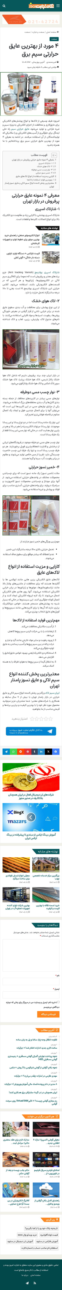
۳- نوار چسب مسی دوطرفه (41, 169)
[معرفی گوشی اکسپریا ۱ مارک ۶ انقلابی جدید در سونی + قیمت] (46, 1129)
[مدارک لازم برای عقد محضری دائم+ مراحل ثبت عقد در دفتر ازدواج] (16, 1129)
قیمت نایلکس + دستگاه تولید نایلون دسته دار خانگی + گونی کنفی (23, 255)
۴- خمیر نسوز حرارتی (44, 173)
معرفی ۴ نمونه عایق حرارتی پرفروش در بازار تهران (33, 160)
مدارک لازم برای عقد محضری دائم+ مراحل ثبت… (16, 1141)
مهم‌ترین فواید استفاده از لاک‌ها (39, 180)
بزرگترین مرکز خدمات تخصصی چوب (46, 877)
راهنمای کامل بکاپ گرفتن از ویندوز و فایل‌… (46, 1202)
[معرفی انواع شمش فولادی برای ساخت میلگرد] (16, 864)
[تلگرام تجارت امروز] (31, 731)
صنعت (27, 32)
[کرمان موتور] (31, 19)
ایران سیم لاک (52, 693)
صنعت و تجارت (38, 32)
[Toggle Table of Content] (52, 155)
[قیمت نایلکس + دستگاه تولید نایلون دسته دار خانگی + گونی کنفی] (50, 257)
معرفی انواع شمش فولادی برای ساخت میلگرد (18, 877)
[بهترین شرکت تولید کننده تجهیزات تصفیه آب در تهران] (16, 894)
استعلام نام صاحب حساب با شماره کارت (39, 1248)
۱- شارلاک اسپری (45, 163)
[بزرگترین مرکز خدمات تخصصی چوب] (45, 864)
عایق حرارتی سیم (20, 129)
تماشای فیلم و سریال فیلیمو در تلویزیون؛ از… (46, 1172)
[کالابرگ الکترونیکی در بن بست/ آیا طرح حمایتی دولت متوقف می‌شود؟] (16, 1190)
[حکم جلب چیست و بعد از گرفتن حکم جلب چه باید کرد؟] (16, 1159)
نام (57, 976)
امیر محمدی (51, 62)
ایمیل (56, 989)
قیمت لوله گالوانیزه (49, 1235)
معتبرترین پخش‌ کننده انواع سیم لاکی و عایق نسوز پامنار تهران (29, 184)
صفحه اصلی (51, 32)
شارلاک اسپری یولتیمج (47, 272)
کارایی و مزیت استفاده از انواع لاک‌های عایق (35, 176)
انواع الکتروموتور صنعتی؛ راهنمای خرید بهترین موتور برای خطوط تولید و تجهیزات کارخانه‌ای (21, 239)
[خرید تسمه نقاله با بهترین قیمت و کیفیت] (45, 894)
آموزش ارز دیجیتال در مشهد (20, 1241)
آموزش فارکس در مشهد (47, 1241)
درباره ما (25, 1275)
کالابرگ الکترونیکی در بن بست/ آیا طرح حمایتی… (18, 1202)
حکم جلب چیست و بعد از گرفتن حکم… (17, 1172)
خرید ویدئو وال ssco (27, 1235)
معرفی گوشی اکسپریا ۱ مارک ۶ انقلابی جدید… (46, 1141)
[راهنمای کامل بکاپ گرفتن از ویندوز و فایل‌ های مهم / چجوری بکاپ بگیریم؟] (46, 1190)
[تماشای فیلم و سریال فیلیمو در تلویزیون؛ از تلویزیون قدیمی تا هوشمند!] (46, 1159)
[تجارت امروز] (41, 5)
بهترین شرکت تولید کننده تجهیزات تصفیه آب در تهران (17, 907)
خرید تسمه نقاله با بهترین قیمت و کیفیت (47, 907)
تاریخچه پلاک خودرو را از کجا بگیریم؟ (41, 1228)
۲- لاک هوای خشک (44, 166)
